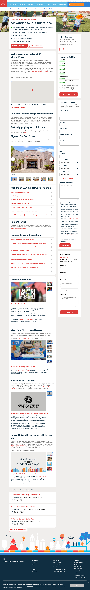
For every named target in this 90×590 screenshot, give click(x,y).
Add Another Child (67, 178)
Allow (76, 585)
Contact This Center (49, 9)
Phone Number (63, 141)
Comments (63, 294)
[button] (32, 90)
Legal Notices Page (17, 587)
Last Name (62, 122)
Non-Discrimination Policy (59, 569)
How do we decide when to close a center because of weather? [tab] (28, 271)
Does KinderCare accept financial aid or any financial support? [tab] (28, 263)
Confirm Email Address (65, 134)
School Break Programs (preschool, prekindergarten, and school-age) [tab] (30, 215)
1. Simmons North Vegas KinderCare (25, 495)
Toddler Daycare (78, 568)
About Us (34, 562)
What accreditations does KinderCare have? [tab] (23, 239)
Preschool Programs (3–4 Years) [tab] (20, 203)
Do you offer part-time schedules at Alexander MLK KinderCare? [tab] (28, 243)
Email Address (63, 128)
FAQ (27, 9)
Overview (12, 9)
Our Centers (12, 4)
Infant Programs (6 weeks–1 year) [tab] (20, 192)
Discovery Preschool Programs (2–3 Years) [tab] (22, 199)
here (25, 132)
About (48, 4)
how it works (27, 484)
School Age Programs (79, 577)
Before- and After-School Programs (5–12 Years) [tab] (24, 211)
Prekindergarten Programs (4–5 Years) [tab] (21, 207)
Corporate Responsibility (59, 571)
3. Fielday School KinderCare (22, 519)
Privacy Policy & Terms (73, 218)
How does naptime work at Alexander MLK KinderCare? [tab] (26, 247)
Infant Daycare (77, 566)
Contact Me (65, 245)
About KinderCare (36, 9)
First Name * (62, 153)
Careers (34, 569)
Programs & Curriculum (26, 4)
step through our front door (18, 445)
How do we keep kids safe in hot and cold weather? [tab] (25, 267)
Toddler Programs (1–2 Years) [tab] (19, 196)
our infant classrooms (24, 370)
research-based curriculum (25, 319)
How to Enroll (56, 564)
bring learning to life (24, 338)
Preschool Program (78, 570)
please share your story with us (19, 228)
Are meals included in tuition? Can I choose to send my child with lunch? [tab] (29, 255)
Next (52, 159)
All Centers (14, 19)
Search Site (86, 5)
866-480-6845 (64, 257)
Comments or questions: (66, 182)
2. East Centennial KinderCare (23, 507)
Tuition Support (57, 562)
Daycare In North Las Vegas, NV (27, 19)
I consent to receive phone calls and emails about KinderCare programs (69, 239)
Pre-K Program (77, 573)
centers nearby (75, 4)
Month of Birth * (63, 160)
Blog (54, 4)
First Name (62, 116)
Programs (20, 9)
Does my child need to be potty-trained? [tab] (22, 259)
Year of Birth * (63, 165)
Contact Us (62, 4)
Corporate (34, 571)
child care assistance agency (40, 71)
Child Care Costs (57, 567)
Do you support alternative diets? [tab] (20, 250)
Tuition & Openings (18, 46)
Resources (40, 4)
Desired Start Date (64, 171)
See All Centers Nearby (18, 530)
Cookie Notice (30, 586)
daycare (30, 140)
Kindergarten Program (79, 575)
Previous (14, 159)
